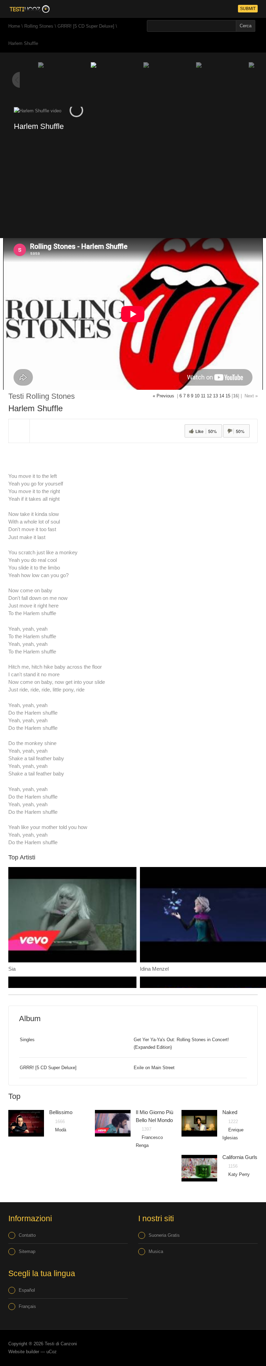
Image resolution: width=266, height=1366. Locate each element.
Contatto (27, 1235)
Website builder (23, 1351)
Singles (27, 1039)
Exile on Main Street (154, 1067)
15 (227, 395)
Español (27, 1290)
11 (203, 395)
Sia (12, 969)
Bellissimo (60, 1112)
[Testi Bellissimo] (26, 1123)
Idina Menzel (154, 969)
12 (209, 395)
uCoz (51, 1351)
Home (14, 26)
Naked (229, 1112)
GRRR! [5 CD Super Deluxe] (85, 26)
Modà (60, 1129)
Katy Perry (239, 1174)
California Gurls (239, 1157)
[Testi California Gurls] (199, 1168)
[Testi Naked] (199, 1123)
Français (27, 1306)
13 (215, 395)
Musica (156, 1251)
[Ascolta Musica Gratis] (29, 8)
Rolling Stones (38, 26)
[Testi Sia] (72, 915)
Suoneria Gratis (164, 1235)
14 (221, 395)
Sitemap (27, 1251)
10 (197, 395)
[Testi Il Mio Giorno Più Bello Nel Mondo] (113, 1123)
